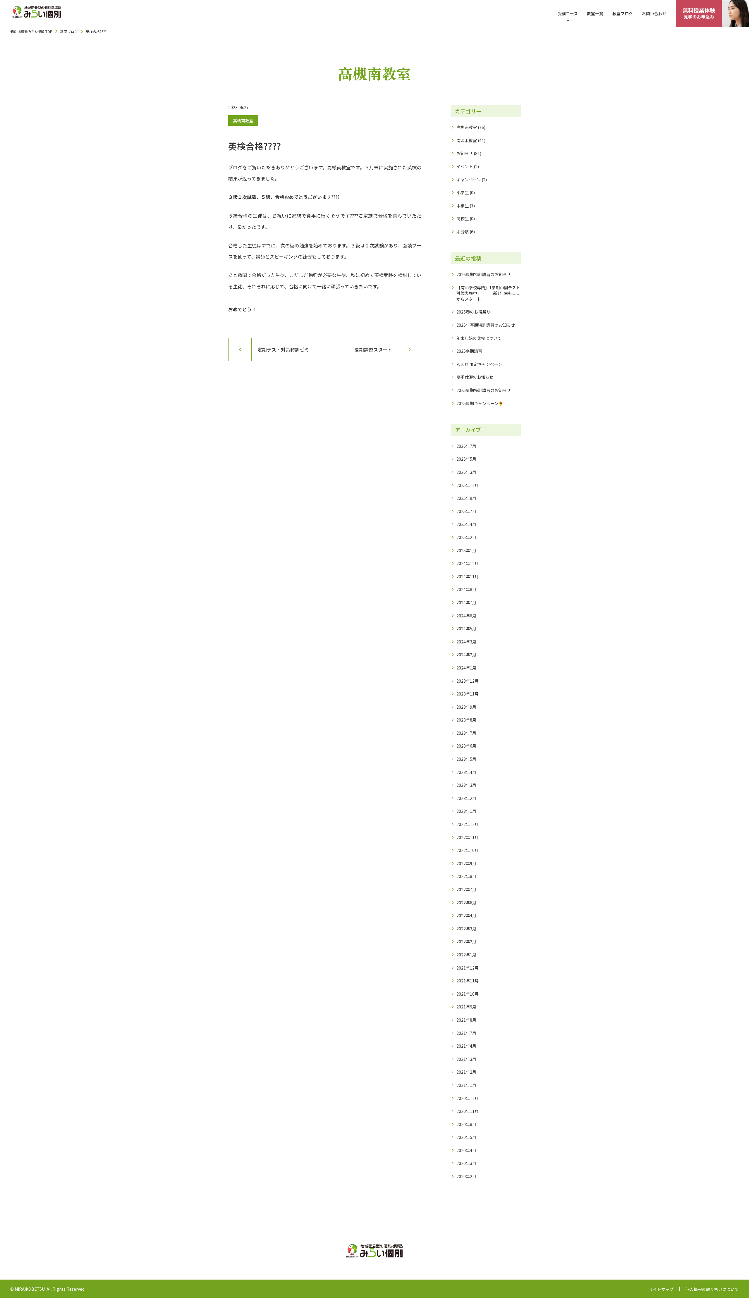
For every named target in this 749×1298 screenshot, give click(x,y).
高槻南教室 (243, 120)
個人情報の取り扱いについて (712, 1289)
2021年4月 (466, 1046)
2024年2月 (466, 654)
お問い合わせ (654, 13)
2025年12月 (467, 485)
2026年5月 (466, 459)
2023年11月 (467, 694)
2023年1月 (466, 811)
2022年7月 (466, 889)
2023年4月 (466, 772)
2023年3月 (466, 785)
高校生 (462, 218)
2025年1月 (466, 550)
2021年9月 (466, 1007)
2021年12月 (467, 968)
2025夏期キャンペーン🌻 (479, 403)
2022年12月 (467, 824)
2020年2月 (466, 1176)
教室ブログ (622, 13)
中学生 (462, 206)
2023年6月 (466, 746)
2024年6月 (466, 616)
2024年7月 (466, 602)
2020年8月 (466, 1124)
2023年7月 (466, 733)
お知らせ (464, 153)
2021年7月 (466, 1033)
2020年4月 (466, 1150)
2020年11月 (467, 1111)
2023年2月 (466, 798)
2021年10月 (467, 994)
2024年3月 (466, 642)
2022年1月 (466, 955)
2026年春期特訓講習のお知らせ (485, 325)
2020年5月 (466, 1137)
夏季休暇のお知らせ (474, 377)
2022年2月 (466, 941)
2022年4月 (466, 915)
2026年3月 (466, 472)
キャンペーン (468, 180)
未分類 (462, 232)
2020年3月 (466, 1163)
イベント (464, 166)
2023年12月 (467, 681)
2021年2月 (466, 1072)
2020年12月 (467, 1098)
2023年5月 (466, 759)
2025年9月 (466, 498)
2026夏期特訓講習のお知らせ (483, 274)
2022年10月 (467, 850)
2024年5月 (466, 628)
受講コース (568, 13)
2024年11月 (467, 576)
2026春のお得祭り (473, 312)
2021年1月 (466, 1085)
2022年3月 (466, 929)
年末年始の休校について (478, 338)
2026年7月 (466, 446)
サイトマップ (661, 1289)
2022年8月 (466, 876)
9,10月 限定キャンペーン (479, 364)
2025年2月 (466, 537)
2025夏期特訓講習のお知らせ (483, 390)
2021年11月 (467, 981)
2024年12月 (467, 563)
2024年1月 (466, 668)
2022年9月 (466, 863)
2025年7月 (466, 511)
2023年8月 (466, 720)
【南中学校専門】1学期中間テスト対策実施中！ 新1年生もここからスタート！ (488, 293)
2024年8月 (466, 589)
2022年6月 (466, 902)
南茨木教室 (466, 140)
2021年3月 (466, 1059)
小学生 (462, 192)
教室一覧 (595, 13)
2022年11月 (467, 837)
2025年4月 (466, 524)
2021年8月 (466, 1020)
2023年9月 (466, 707)
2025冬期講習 (469, 351)
